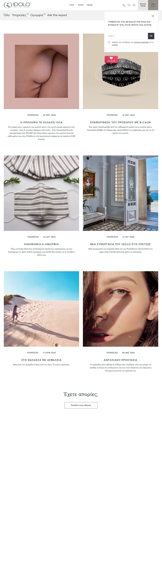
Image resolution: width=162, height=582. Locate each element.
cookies (115, 45)
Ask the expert (57, 15)
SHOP (81, 5)
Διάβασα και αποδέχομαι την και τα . (133, 44)
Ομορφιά (37, 15)
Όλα (6, 15)
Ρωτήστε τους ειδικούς (81, 405)
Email (110, 32)
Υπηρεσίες (20, 15)
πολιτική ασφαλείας (141, 42)
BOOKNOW (143, 5)
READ (90, 5)
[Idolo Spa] (17, 5)
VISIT (71, 5)
